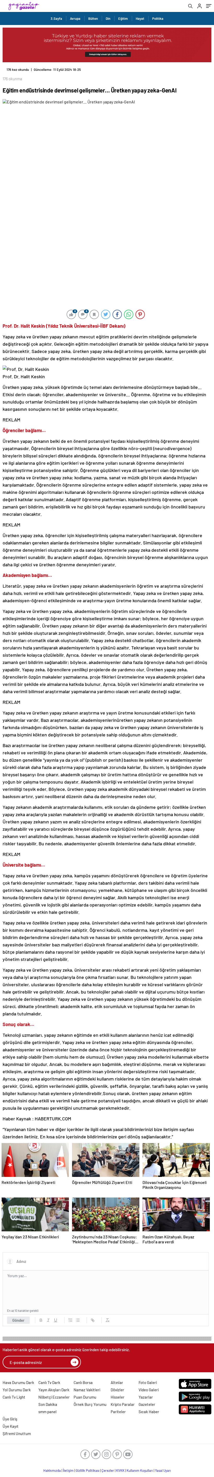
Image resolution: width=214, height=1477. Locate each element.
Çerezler (108, 1470)
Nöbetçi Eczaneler (54, 1397)
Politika (157, 18)
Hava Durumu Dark (18, 1382)
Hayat (140, 18)
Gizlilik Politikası (87, 1470)
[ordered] (70, 1320)
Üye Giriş (10, 1419)
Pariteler (118, 1411)
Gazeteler (147, 1404)
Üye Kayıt (11, 1426)
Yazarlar (146, 1397)
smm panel (47, 1411)
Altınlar (117, 1382)
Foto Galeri (148, 1382)
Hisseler (117, 1397)
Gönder (18, 1320)
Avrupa (75, 18)
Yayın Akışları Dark (53, 1389)
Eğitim (123, 18)
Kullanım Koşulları (140, 1470)
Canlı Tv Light (14, 1397)
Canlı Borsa (83, 1382)
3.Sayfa (56, 18)
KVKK (120, 1470)
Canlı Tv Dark (49, 1382)
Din (108, 18)
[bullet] (77, 1320)
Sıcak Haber (149, 1411)
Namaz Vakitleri (87, 1389)
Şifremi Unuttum (17, 1433)
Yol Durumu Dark (17, 1389)
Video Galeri (149, 1389)
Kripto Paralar (123, 1404)
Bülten (93, 18)
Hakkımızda (52, 1470)
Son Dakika (47, 1404)
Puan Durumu (85, 1397)
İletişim (68, 1470)
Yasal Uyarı (163, 1470)
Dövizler (117, 1389)
